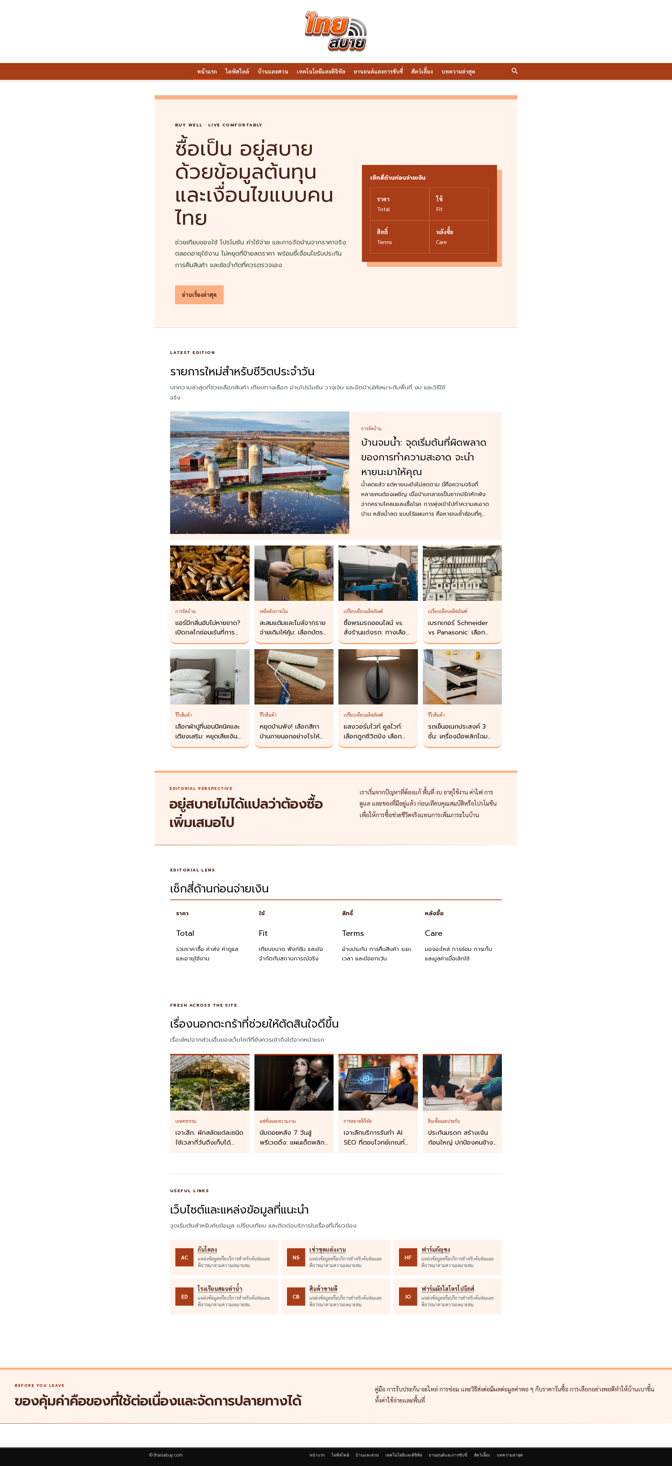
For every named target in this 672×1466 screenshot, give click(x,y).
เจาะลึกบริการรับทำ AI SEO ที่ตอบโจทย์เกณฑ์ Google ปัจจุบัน (374, 1142)
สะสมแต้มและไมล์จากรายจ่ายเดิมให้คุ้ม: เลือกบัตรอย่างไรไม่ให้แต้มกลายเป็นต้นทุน (293, 637)
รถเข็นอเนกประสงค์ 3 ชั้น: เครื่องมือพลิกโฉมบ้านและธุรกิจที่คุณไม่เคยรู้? (460, 741)
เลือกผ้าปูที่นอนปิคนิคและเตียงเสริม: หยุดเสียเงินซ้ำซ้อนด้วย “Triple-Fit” (209, 736)
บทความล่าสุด (458, 71)
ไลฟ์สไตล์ (237, 71)
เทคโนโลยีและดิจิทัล (321, 71)
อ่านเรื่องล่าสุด (199, 294)
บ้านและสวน (273, 71)
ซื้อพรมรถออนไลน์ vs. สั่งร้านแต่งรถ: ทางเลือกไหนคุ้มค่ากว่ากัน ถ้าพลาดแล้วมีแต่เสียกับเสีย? (378, 637)
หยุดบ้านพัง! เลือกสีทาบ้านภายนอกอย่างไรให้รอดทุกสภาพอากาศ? (290, 736)
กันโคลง (207, 1249)
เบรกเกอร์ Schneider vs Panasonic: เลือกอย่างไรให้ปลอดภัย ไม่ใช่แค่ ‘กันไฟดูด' (460, 637)
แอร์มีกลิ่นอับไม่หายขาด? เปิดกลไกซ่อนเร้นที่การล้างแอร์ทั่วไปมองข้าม (207, 632)
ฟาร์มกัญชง (435, 1249)
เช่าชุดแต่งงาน (327, 1249)
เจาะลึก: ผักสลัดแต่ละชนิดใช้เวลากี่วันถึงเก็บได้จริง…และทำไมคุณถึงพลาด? (209, 1147)
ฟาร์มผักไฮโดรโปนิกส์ (447, 1288)
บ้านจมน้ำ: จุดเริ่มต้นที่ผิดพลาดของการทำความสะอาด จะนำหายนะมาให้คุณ (423, 457)
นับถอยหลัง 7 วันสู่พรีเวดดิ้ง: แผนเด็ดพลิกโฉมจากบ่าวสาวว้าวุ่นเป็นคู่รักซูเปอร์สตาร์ (293, 1147)
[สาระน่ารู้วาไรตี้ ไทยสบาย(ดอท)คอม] (336, 31)
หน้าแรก (207, 71)
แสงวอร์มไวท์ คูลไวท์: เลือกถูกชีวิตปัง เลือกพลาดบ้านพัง (373, 736)
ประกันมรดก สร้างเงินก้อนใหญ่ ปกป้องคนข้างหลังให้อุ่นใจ (460, 1142)
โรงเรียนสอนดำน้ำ (220, 1288)
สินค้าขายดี (323, 1288)
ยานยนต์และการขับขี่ (378, 71)
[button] (514, 72)
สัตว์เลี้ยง (422, 71)
